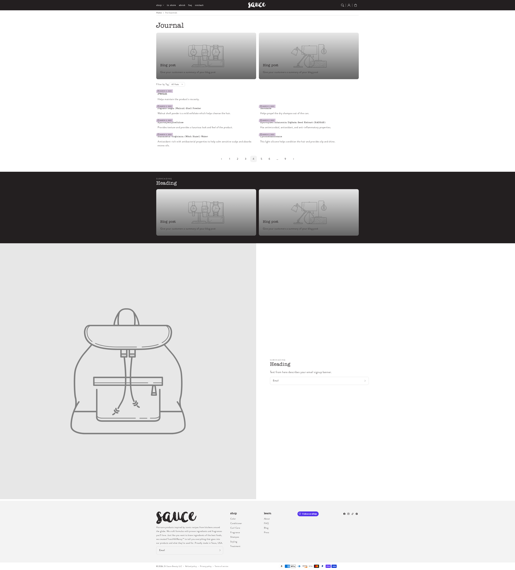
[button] (342, 5)
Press (266, 532)
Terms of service (221, 566)
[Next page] (293, 159)
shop (159, 5)
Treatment (235, 546)
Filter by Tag (162, 84)
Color (233, 518)
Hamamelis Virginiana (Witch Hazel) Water (183, 136)
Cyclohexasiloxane (271, 136)
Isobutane (265, 108)
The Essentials (171, 12)
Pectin (162, 93)
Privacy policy (206, 566)
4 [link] (253, 159)
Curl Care (235, 527)
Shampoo (234, 537)
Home (159, 12)
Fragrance (235, 532)
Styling (233, 541)
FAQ (266, 523)
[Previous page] (221, 159)
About (267, 518)
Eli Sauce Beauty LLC (173, 566)
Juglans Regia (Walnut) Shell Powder (179, 108)
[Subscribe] (365, 381)
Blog (266, 527)
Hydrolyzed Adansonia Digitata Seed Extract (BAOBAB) (293, 122)
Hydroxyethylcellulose (171, 122)
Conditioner (236, 523)
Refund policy (191, 566)
